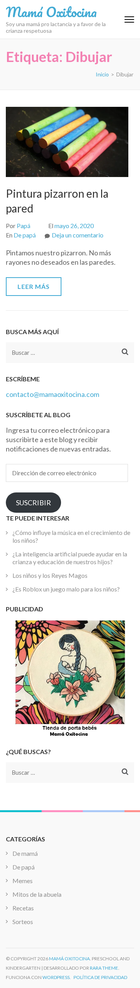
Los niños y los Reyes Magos (50, 575)
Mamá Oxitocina (51, 12)
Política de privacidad (100, 977)
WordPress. (56, 977)
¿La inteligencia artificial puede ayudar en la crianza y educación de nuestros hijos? (69, 557)
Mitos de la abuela (36, 894)
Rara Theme (104, 968)
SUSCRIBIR (33, 502)
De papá (25, 235)
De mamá (25, 853)
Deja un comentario (77, 235)
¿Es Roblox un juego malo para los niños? (66, 589)
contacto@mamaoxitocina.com (52, 394)
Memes (22, 880)
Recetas (23, 908)
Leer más (34, 286)
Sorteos (22, 921)
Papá (23, 225)
